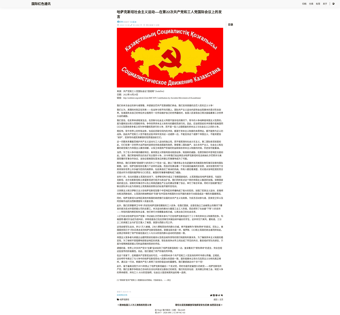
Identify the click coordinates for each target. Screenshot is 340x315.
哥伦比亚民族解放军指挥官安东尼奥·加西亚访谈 (197, 304)
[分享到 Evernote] (221, 294)
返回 (215, 299)
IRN (122, 21)
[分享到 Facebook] (213, 294)
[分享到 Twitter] (211, 294)
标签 (318, 3)
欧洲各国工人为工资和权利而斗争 (135, 304)
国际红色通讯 (41, 3)
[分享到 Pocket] (216, 294)
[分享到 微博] (219, 294)
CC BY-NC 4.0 (179, 312)
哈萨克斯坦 (124, 299)
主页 (221, 299)
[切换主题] (333, 3)
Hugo (159, 310)
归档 (304, 3)
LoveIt (182, 310)
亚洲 (134, 22)
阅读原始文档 (122, 295)
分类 (311, 3)
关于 (325, 3)
